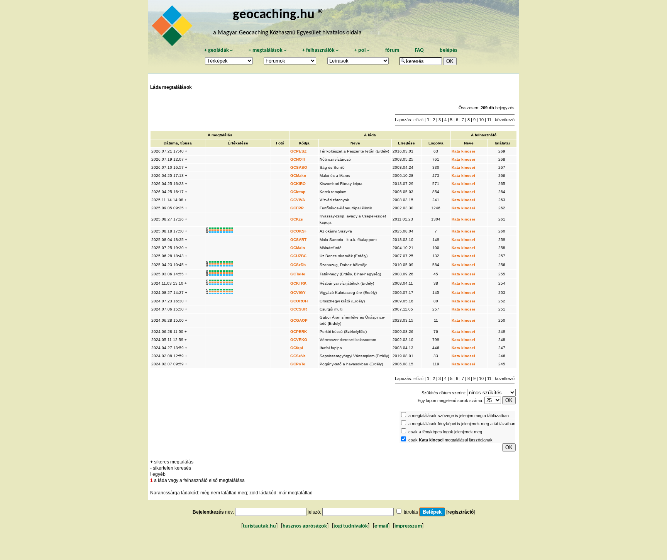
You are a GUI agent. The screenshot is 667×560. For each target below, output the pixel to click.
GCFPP (297, 208)
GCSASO (298, 167)
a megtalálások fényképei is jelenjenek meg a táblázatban (461, 423)
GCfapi (296, 348)
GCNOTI (297, 159)
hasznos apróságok (305, 526)
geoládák (218, 50)
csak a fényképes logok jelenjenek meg (445, 431)
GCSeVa (298, 356)
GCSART (298, 240)
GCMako (298, 175)
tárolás (411, 512)
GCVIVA (297, 200)
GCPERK (298, 331)
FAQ (419, 50)
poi (362, 50)
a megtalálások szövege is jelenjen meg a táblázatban (458, 415)
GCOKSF (298, 231)
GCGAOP (299, 320)
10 (481, 119)
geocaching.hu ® (279, 15)
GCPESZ (298, 151)
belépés (448, 50)
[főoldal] (173, 28)
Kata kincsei (463, 151)
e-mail (381, 526)
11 (489, 119)
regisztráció (460, 512)
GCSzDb (298, 265)
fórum (392, 50)
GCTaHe (297, 274)
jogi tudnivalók (351, 526)
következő (505, 119)
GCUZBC (298, 256)
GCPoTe (297, 364)
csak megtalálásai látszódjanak (450, 440)
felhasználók (320, 50)
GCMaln (297, 248)
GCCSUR (298, 309)
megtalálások (267, 50)
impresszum (408, 526)
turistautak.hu (259, 526)
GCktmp (297, 192)
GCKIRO (298, 184)
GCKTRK (298, 283)
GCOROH (299, 301)
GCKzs (296, 219)
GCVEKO (298, 340)
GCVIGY (298, 292)
